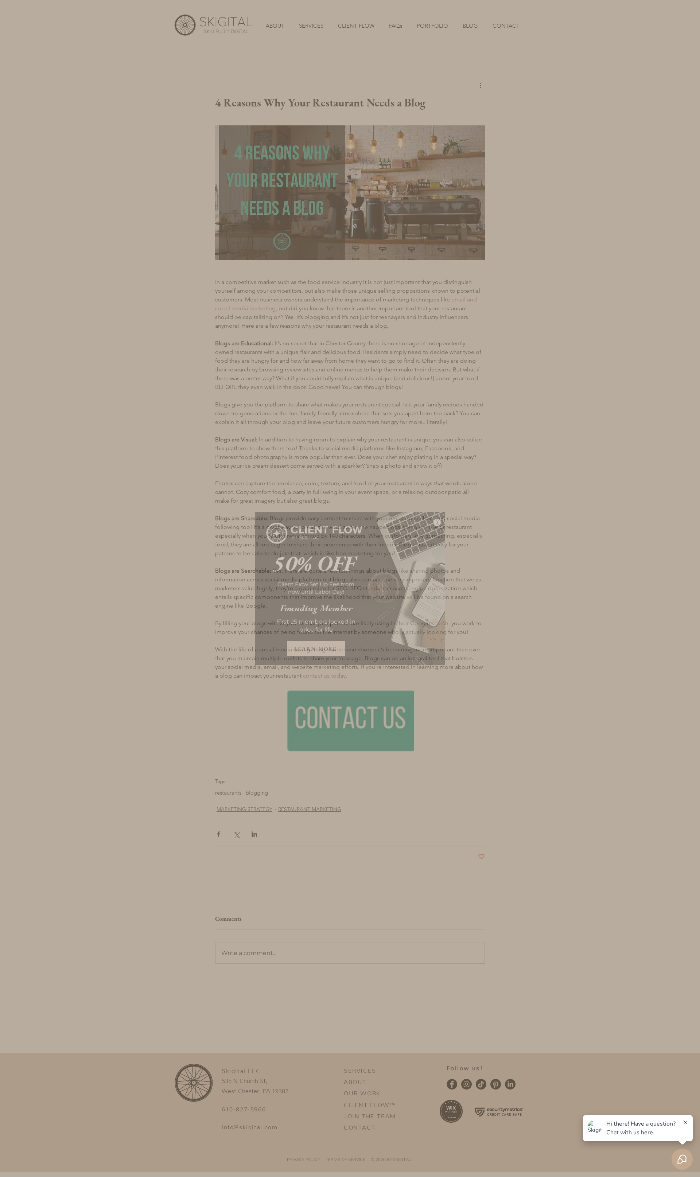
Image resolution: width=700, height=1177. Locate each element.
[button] (437, 522)
